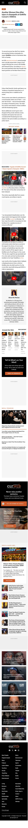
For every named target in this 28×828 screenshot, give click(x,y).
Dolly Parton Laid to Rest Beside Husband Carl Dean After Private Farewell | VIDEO (17, 138)
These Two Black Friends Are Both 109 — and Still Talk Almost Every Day (17, 614)
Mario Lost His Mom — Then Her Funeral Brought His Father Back (12, 437)
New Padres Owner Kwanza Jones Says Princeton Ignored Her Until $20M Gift (17, 596)
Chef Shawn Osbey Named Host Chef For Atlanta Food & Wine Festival (13, 737)
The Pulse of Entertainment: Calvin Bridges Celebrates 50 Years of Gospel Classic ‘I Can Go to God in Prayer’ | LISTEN (17, 622)
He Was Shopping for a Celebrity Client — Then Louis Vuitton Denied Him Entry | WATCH (17, 605)
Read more (10, 581)
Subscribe (10, 526)
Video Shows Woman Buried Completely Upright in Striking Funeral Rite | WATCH (17, 631)
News (4, 9)
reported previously (11, 60)
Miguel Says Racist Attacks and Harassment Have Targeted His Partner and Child (13, 426)
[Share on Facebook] (16, 24)
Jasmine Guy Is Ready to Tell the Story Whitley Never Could (14, 707)
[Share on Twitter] (19, 24)
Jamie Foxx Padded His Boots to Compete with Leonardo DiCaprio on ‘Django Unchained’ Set (13, 447)
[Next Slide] (25, 138)
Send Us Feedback (14, 373)
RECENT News (14, 126)
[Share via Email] (21, 24)
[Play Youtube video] (14, 178)
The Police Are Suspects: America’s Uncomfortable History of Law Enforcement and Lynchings (13, 721)
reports (23, 66)
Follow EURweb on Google (15, 503)
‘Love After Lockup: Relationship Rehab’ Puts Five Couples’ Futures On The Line (13, 432)
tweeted (12, 219)
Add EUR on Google (9, 24)
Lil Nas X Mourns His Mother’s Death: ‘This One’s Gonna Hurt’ (12, 692)
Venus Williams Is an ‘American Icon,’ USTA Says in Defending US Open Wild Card (13, 676)
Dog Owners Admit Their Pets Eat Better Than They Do (13, 442)
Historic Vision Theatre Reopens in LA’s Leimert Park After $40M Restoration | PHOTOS (6, 139)
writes (22, 258)
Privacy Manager (5, 810)
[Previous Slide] (3, 138)
